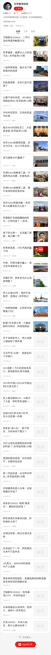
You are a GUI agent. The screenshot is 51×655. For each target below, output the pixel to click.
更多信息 (19, 26)
